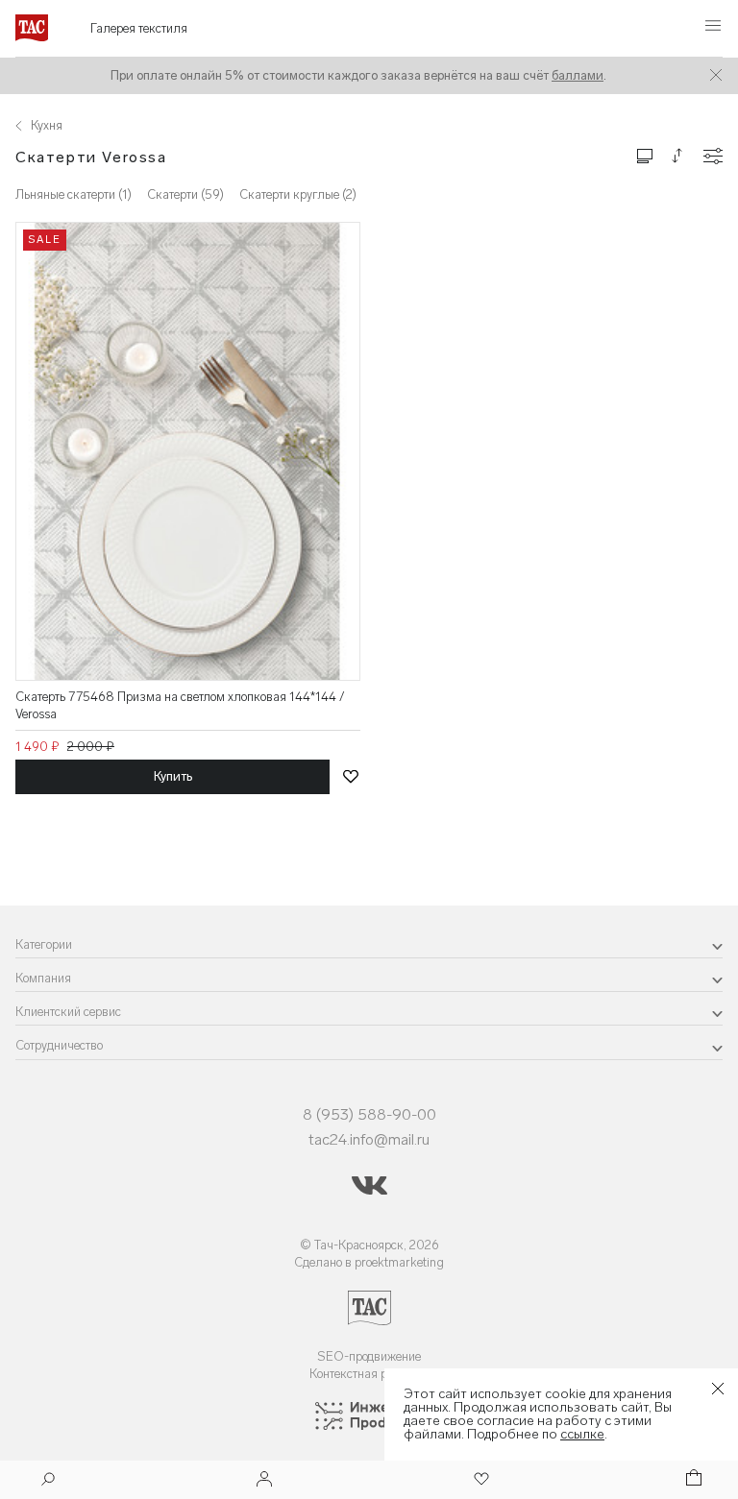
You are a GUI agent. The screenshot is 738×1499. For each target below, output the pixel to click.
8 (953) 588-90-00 (369, 1114)
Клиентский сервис (68, 1011)
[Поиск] (48, 1481)
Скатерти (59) (185, 194)
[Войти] (264, 1480)
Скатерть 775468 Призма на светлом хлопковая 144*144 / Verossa (180, 705)
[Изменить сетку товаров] (644, 155)
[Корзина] (691, 1480)
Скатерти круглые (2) (298, 194)
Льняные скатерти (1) (73, 194)
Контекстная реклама (369, 1373)
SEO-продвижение (369, 1356)
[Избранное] (479, 1480)
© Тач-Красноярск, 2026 (369, 1245)
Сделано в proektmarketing (369, 1262)
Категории (43, 944)
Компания (43, 978)
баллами (577, 75)
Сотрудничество (59, 1045)
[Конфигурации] (713, 156)
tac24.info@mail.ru (369, 1139)
